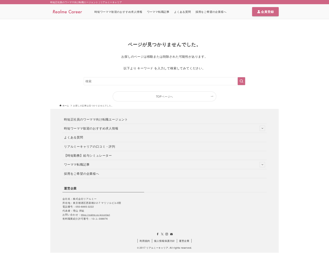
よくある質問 (73, 137)
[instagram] (166, 234)
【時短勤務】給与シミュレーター (88, 155)
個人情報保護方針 (164, 241)
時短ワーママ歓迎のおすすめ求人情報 (91, 128)
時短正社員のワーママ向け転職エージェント (96, 119)
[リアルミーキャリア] (67, 11)
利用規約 (145, 241)
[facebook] (157, 234)
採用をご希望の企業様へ (81, 173)
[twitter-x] (162, 234)
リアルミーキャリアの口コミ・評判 (89, 146)
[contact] (171, 234)
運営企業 (184, 241)
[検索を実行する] (241, 81)
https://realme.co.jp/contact (95, 214)
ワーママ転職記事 (76, 164)
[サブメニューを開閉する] (262, 128)
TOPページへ (164, 96)
